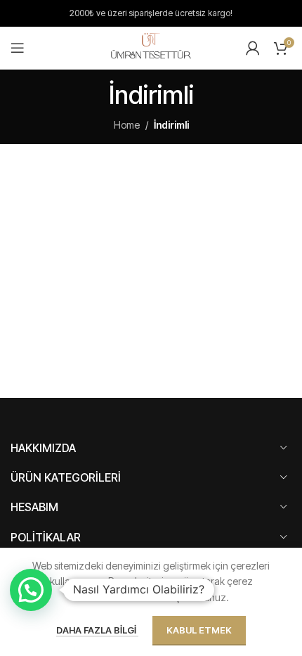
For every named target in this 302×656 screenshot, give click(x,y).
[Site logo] (151, 47)
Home (127, 125)
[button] (31, 590)
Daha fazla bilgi (97, 630)
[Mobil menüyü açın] (18, 48)
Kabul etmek (199, 630)
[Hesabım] (253, 48)
